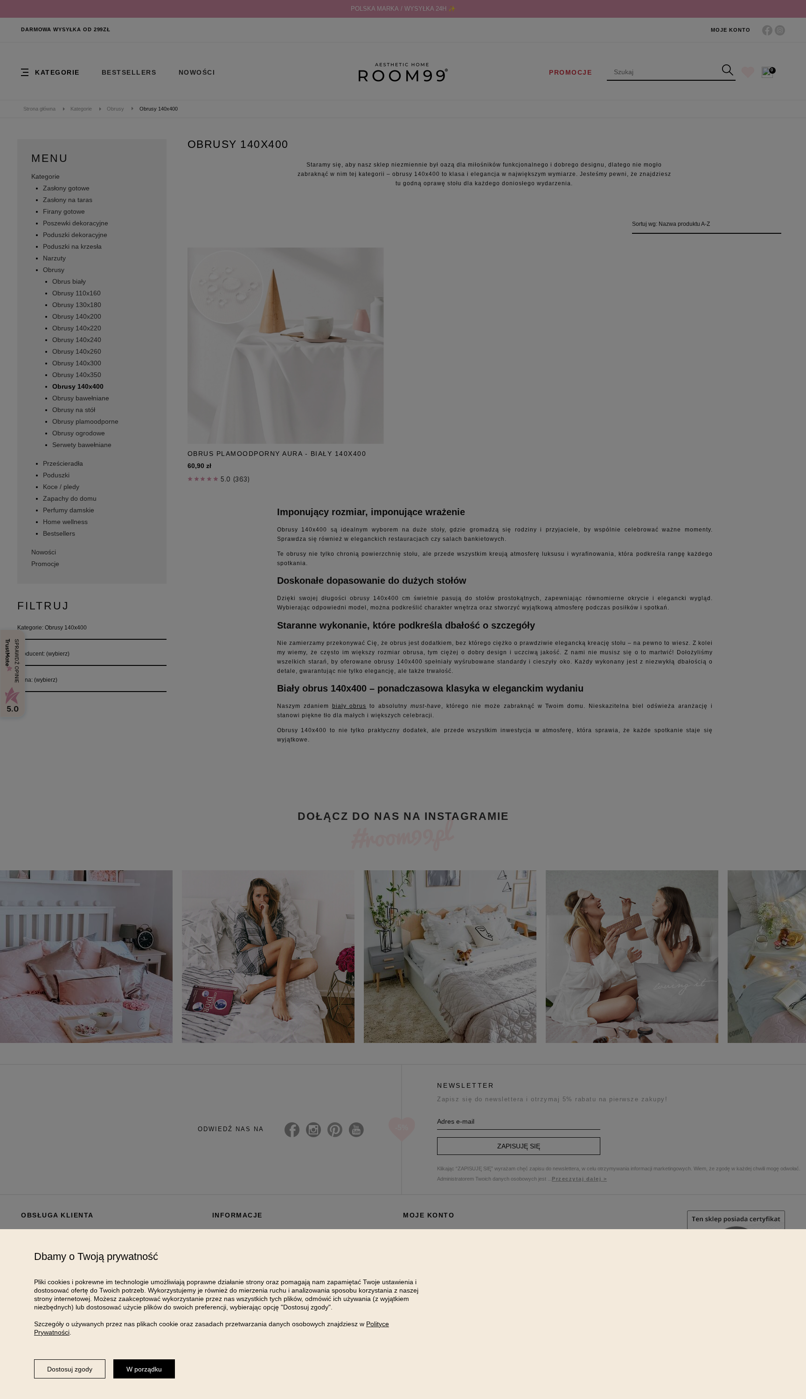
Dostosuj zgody (69, 1369)
